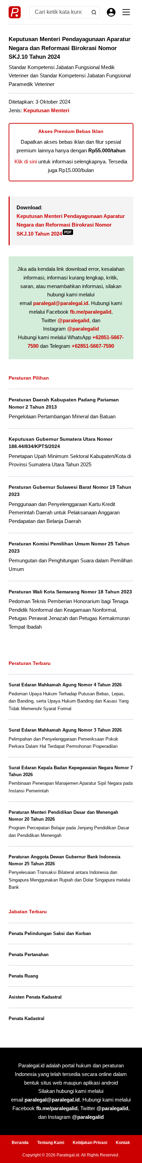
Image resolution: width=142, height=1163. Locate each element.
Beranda (20, 1142)
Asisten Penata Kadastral (35, 997)
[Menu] (126, 12)
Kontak (123, 1142)
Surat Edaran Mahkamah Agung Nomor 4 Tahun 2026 (65, 684)
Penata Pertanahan (29, 954)
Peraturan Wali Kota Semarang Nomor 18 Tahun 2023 (70, 591)
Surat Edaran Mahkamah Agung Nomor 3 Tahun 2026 (65, 730)
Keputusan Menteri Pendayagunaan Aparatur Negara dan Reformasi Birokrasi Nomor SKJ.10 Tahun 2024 (71, 225)
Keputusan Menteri (46, 110)
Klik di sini (25, 161)
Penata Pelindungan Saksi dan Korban (50, 933)
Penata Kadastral (26, 1018)
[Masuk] (111, 12)
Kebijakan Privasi (90, 1142)
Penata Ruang (23, 976)
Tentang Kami (50, 1142)
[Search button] (94, 12)
